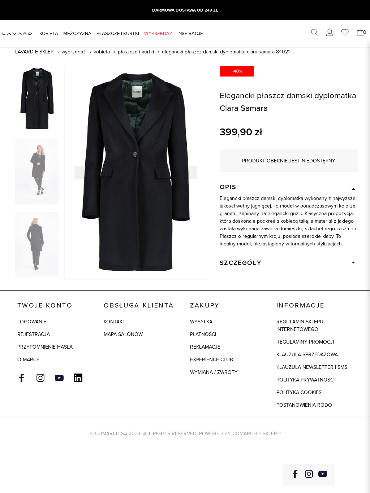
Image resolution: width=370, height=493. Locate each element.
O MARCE (28, 359)
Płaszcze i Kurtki (136, 51)
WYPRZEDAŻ (158, 33)
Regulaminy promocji (305, 341)
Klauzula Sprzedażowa (307, 354)
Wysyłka (201, 321)
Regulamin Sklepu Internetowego (299, 325)
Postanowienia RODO (304, 405)
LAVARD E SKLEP (34, 51)
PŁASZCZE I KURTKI (117, 33)
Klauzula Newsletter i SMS (311, 367)
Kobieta (48, 33)
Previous (80, 172)
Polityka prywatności (305, 379)
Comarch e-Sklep (254, 433)
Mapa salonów (123, 334)
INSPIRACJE (190, 33)
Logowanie (31, 321)
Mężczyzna (77, 33)
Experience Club (211, 359)
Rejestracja (33, 334)
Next (190, 172)
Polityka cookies (299, 392)
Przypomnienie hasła (45, 346)
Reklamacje (205, 346)
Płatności (203, 334)
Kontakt (114, 321)
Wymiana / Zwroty (214, 372)
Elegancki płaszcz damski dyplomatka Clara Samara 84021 (226, 51)
